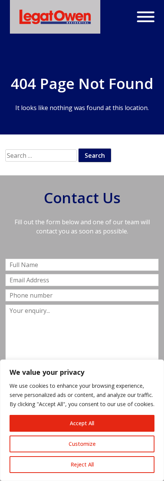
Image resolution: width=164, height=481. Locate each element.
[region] (82, 420)
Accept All (82, 423)
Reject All (82, 464)
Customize (82, 443)
